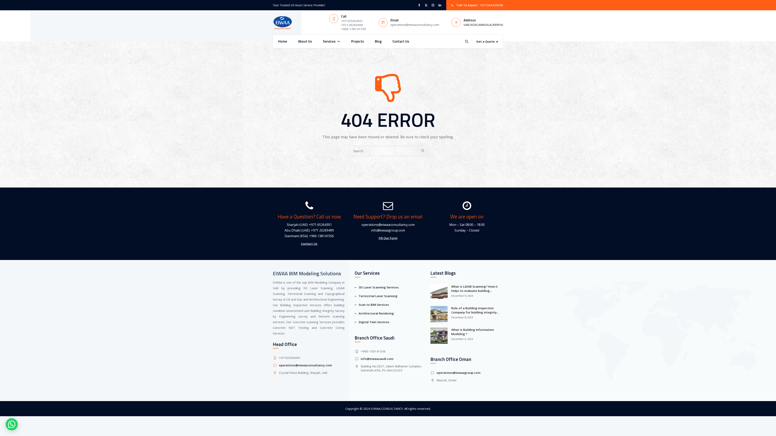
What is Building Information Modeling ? (472, 332)
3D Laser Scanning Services (379, 287)
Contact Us (400, 41)
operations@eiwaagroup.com (458, 373)
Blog (378, 41)
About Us (305, 41)
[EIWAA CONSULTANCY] (282, 22)
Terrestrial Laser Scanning (378, 296)
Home (282, 41)
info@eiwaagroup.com (388, 230)
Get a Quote (485, 41)
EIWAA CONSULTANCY (387, 409)
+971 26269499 (322, 230)
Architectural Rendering (376, 313)
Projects (357, 41)
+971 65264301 (320, 224)
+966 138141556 (321, 236)
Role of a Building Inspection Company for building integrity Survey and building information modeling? (475, 310)
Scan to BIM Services (374, 305)
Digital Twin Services (374, 322)
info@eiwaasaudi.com (377, 359)
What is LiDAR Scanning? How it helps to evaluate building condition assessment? (474, 288)
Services (329, 41)
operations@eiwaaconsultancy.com (388, 224)
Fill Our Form (388, 238)
